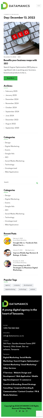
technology (22, 289)
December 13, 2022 (10, 57)
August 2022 (11, 124)
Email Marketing (28, 365)
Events (7, 150)
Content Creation (25, 391)
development (28, 285)
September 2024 (12, 112)
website (32, 289)
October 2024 (11, 107)
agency (7, 285)
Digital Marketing (12, 146)
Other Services (9, 368)
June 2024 (10, 116)
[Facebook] (16, 411)
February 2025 (11, 91)
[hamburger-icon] (38, 5)
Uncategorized (11, 168)
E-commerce (25, 380)
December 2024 (12, 99)
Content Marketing (11, 365)
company (17, 285)
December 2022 (12, 120)
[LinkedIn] (23, 411)
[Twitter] (19, 411)
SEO (19, 57)
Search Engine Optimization (26, 361)
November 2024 (12, 103)
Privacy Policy (25, 408)
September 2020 (12, 128)
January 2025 (11, 95)
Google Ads (9, 154)
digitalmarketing (10, 289)
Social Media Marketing (14, 161)
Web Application (11, 172)
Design (7, 143)
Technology (9, 165)
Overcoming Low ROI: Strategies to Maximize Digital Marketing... (25, 268)
